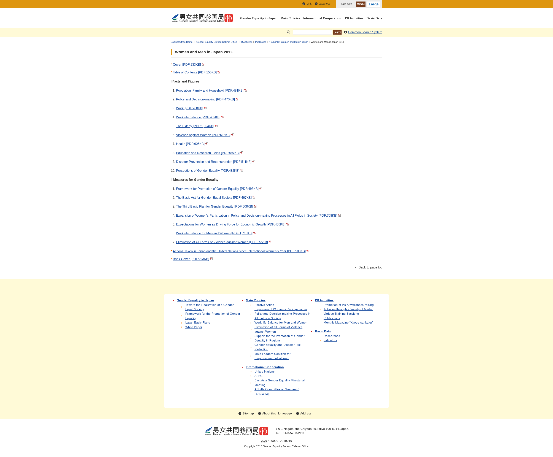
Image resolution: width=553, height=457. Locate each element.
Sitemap (248, 413)
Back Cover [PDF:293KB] (191, 259)
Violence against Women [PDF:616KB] (203, 135)
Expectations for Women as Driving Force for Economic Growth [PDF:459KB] (230, 224)
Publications (332, 318)
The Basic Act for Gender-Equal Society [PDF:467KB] (214, 197)
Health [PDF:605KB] (190, 144)
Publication (260, 42)
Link (309, 3)
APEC (258, 376)
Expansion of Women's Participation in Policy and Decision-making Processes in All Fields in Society (282, 314)
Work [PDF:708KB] (189, 108)
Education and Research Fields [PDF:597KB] (208, 153)
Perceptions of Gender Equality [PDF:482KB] (207, 170)
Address (305, 413)
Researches (332, 336)
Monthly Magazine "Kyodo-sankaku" (348, 322)
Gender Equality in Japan (259, 18)
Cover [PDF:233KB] (187, 64)
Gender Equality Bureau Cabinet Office (216, 42)
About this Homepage (277, 413)
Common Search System (365, 32)
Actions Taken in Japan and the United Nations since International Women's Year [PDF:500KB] (239, 251)
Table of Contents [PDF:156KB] (195, 72)
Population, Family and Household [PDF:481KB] (209, 90)
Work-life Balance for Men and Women (280, 322)
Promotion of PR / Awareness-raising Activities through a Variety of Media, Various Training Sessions (349, 309)
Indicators (330, 340)
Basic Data (374, 18)
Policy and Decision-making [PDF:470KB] (205, 99)
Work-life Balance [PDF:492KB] (198, 117)
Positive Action (264, 304)
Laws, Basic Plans (197, 322)
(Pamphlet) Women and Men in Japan (288, 42)
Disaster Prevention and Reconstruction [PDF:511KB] (213, 161)
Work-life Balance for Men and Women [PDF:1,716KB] (214, 233)
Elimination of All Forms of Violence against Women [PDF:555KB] (222, 242)
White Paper (193, 327)
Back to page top (370, 267)
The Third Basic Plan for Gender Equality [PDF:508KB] (214, 206)
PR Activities (354, 18)
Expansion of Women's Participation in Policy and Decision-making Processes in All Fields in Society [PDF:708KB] (256, 215)
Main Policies (290, 18)
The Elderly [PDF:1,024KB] (195, 126)
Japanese (325, 3)
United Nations (264, 371)
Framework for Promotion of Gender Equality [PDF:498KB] (217, 188)
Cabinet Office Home (181, 42)
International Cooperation (322, 18)
